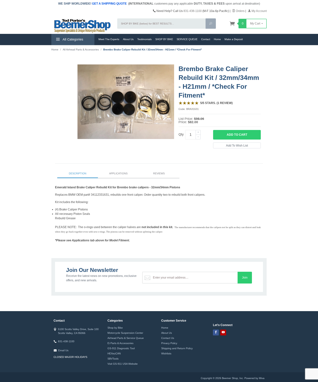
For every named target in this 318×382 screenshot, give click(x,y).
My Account (259, 11)
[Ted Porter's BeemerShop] (82, 25)
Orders (240, 11)
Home (217, 39)
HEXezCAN (114, 353)
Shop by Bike (115, 327)
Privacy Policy (169, 343)
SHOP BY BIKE (164, 39)
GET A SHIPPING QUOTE (109, 3)
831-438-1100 (192, 11)
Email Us (63, 350)
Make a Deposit (234, 39)
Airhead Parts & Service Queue (125, 338)
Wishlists (166, 353)
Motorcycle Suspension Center (125, 332)
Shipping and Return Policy (177, 348)
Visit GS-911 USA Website (122, 363)
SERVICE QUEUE (187, 39)
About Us (128, 39)
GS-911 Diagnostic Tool (121, 348)
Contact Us (167, 338)
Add (237, 134)
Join (245, 277)
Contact (205, 39)
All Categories (72, 39)
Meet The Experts (108, 39)
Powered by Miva (254, 378)
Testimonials (144, 39)
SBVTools (113, 358)
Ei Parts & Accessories (120, 343)
